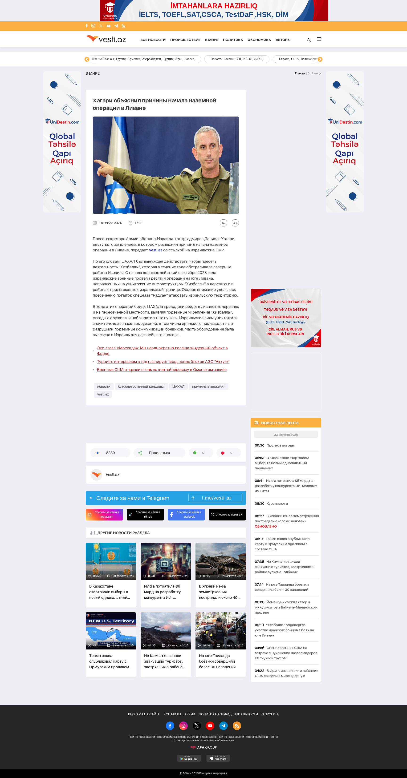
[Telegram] (116, 26)
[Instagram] (93, 26)
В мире (211, 40)
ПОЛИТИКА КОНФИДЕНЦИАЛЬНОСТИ (228, 714)
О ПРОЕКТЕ (270, 714)
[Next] (320, 59)
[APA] (203, 747)
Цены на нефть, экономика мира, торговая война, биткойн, (134, 59)
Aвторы (283, 40)
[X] (197, 726)
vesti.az (103, 394)
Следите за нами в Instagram (107, 514)
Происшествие (185, 40)
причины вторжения (208, 386)
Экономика (259, 40)
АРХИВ (189, 714)
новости (103, 386)
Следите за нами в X (229, 514)
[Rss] (123, 26)
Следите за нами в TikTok (148, 514)
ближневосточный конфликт (141, 386)
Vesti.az (155, 250)
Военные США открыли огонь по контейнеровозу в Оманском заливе (162, 369)
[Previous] (87, 59)
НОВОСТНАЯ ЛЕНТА (280, 423)
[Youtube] (108, 26)
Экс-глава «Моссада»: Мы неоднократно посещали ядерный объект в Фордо (162, 351)
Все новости (153, 40)
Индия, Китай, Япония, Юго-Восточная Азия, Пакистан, (232, 59)
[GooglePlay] (189, 758)
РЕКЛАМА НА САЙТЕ (144, 714)
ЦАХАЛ (178, 386)
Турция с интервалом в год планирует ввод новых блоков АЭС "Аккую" (163, 361)
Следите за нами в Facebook (189, 514)
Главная (300, 73)
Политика (233, 40)
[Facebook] (87, 26)
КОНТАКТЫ (172, 714)
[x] (101, 26)
